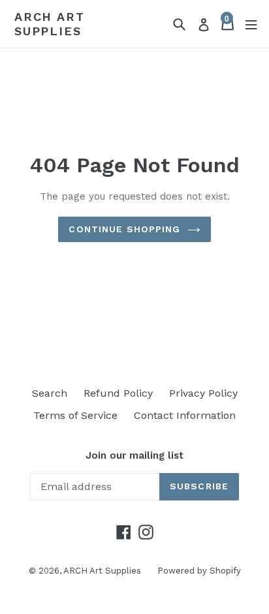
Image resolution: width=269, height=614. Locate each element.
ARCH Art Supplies (49, 24)
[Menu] (251, 24)
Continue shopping (124, 229)
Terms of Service (75, 415)
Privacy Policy (203, 393)
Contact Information (185, 415)
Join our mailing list (134, 455)
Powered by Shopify (199, 571)
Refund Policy (118, 393)
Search (49, 393)
